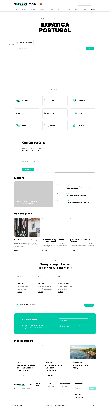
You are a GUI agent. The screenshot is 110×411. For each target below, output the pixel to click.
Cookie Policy (65, 405)
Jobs (21, 42)
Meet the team (39, 390)
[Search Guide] (17, 48)
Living (68, 9)
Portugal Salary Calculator (28, 304)
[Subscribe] (86, 321)
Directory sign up (51, 390)
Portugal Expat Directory (65, 390)
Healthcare (42, 9)
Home (15, 9)
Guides (16, 42)
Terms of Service (57, 405)
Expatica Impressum (40, 394)
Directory (93, 9)
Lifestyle (60, 9)
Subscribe (92, 388)
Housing (51, 9)
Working (85, 9)
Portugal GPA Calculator (65, 392)
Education (24, 9)
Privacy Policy (66, 326)
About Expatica (39, 388)
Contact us (38, 392)
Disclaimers (93, 12)
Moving (76, 9)
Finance (33, 9)
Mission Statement (40, 396)
